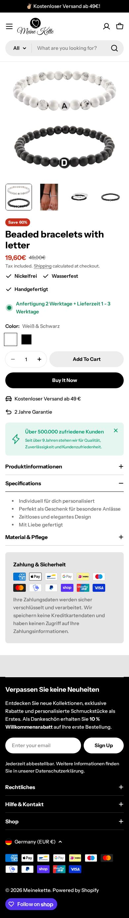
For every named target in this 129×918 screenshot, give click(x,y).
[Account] (106, 26)
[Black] (26, 339)
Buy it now (64, 380)
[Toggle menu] (9, 26)
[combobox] (64, 48)
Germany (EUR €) (35, 842)
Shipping (43, 266)
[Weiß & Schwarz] (10, 339)
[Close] (115, 430)
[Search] (114, 48)
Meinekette (36, 890)
